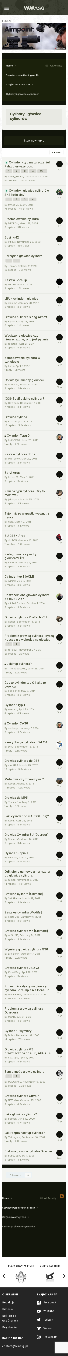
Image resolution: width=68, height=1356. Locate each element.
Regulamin (9, 1327)
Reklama (7, 21)
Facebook (49, 1302)
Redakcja (8, 1302)
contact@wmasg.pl (15, 1346)
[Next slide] (64, 1276)
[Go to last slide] (4, 1276)
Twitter (47, 1319)
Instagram (49, 1336)
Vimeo (47, 1328)
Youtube (48, 1311)
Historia (7, 1309)
